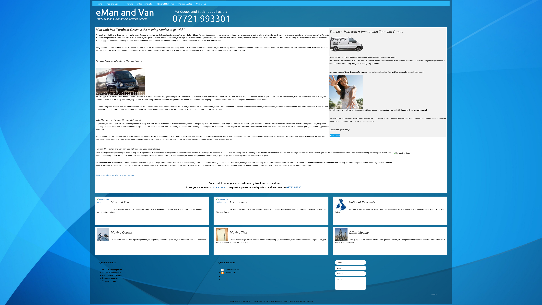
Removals (128, 4)
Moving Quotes (185, 4)
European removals (110, 278)
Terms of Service (299, 301)
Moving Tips (238, 232)
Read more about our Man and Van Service (115, 175)
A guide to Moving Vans (111, 273)
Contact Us (201, 4)
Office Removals (144, 4)
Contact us (309, 301)
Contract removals (109, 281)
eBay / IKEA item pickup (112, 270)
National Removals (165, 4)
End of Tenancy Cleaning (112, 275)
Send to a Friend (232, 270)
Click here (219, 187)
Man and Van (112, 4)
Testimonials (231, 273)
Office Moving (359, 232)
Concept (255, 301)
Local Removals (241, 202)
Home (99, 4)
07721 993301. (294, 187)
